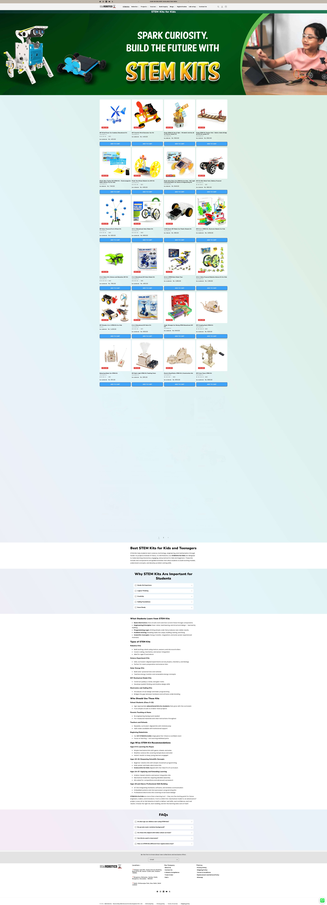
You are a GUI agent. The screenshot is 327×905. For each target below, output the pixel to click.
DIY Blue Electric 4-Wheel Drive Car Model (176, 423)
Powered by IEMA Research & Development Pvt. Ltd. (128, 903)
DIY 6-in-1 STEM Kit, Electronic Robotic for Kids (210, 229)
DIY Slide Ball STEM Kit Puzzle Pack (110, 471)
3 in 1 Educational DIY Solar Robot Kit (143, 277)
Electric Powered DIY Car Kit (204, 471)
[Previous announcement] (138, 1)
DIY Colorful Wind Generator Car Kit (143, 133)
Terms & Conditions (204, 872)
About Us (168, 867)
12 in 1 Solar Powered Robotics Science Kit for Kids (211, 277)
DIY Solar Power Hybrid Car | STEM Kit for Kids (210, 423)
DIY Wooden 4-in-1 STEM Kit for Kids (111, 325)
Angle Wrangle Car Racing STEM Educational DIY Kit (178, 326)
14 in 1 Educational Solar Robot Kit (142, 229)
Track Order (169, 875)
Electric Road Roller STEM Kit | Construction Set (178, 373)
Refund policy (149, 903)
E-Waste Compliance (172, 872)
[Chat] (322, 900)
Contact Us (168, 870)
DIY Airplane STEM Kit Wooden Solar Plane (145, 423)
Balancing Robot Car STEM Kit (109, 373)
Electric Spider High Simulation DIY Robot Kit (113, 519)
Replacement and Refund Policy (208, 875)
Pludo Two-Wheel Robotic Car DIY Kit (143, 181)
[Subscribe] (177, 860)
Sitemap (200, 877)
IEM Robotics (108, 903)
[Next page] (168, 537)
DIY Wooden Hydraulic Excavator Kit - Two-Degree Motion (147, 520)
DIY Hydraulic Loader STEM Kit (173, 519)
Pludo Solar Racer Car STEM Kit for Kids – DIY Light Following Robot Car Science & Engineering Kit (179, 181)
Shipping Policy (202, 870)
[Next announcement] (188, 1)
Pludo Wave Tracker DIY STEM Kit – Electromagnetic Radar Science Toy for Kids (115, 181)
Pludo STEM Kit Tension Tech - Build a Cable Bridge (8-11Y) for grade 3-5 (211, 133)
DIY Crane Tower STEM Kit (204, 373)
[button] (135, 6)
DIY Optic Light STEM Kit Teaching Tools (144, 373)
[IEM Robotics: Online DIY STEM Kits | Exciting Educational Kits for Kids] (109, 6)
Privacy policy (161, 903)
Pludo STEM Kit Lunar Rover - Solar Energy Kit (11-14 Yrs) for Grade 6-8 (179, 472)
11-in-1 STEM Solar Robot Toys (173, 277)
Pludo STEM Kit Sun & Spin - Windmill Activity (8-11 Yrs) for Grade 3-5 (179, 133)
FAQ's (167, 877)
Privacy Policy (202, 867)
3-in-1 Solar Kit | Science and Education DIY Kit (114, 277)
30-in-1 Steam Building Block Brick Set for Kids (146, 471)
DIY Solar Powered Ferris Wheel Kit (110, 229)
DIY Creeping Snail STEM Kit (204, 325)
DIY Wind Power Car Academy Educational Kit (113, 133)
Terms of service (173, 903)
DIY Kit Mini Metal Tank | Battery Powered (208, 181)
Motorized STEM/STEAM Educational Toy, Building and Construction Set (114, 423)
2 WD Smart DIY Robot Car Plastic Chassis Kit (177, 229)
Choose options (147, 434)
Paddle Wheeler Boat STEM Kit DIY (206, 519)
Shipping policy (185, 903)
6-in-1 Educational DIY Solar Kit (141, 325)
